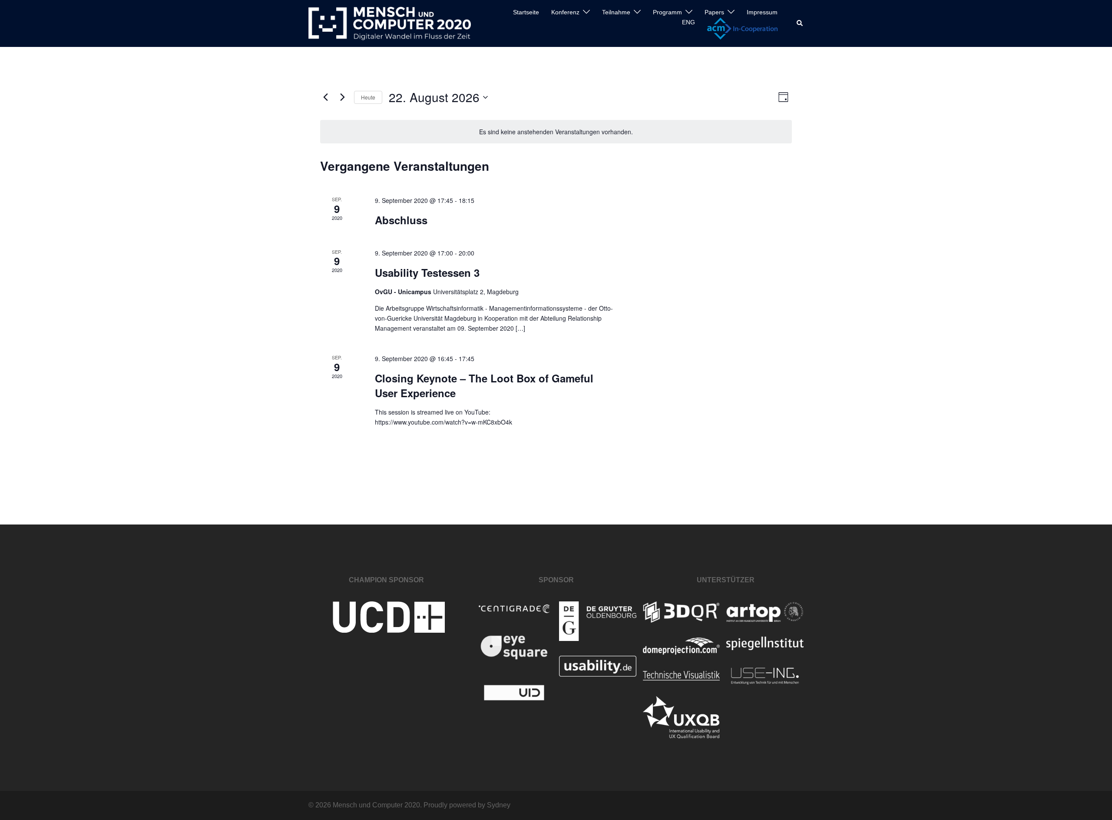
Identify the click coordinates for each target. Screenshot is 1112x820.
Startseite (526, 12)
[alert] (556, 132)
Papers (714, 12)
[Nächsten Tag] (342, 97)
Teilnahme (616, 12)
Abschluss (401, 219)
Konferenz (565, 12)
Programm (667, 12)
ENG (688, 22)
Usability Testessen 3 (427, 272)
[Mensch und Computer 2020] (389, 23)
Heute (368, 97)
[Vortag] (325, 97)
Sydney (498, 805)
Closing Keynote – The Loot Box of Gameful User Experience (484, 385)
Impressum (762, 12)
